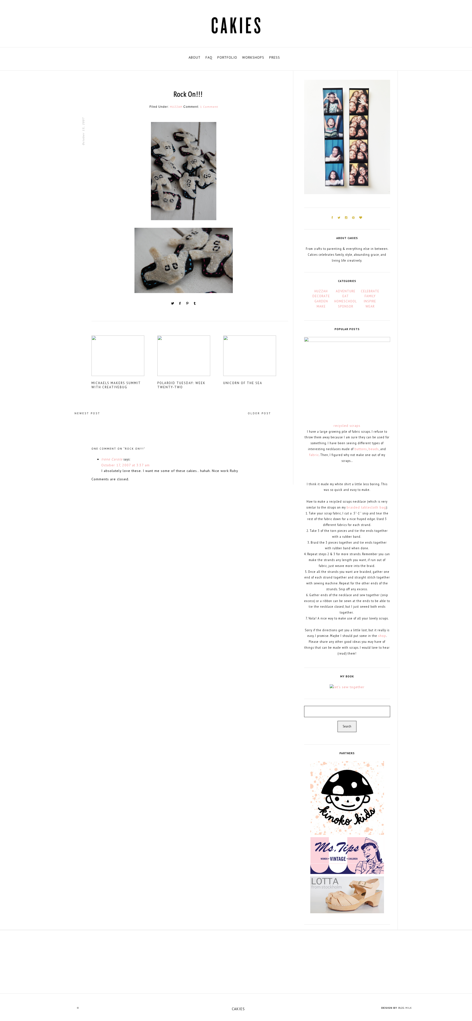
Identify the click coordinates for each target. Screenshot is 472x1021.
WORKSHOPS (253, 57)
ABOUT (195, 57)
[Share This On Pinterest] (188, 304)
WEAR (370, 306)
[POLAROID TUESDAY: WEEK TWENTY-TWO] (189, 358)
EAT (345, 296)
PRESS (274, 57)
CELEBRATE (370, 291)
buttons (360, 449)
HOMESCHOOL (345, 301)
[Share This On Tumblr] (194, 304)
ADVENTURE (345, 291)
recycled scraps (347, 425)
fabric (314, 455)
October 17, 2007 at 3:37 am (125, 465)
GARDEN (321, 301)
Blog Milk (405, 1007)
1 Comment (209, 106)
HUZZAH (176, 106)
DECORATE (321, 296)
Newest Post (87, 413)
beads (374, 449)
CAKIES (238, 1009)
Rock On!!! (188, 94)
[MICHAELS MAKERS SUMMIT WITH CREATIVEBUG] (123, 358)
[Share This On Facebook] (180, 304)
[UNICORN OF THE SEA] (255, 358)
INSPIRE (370, 301)
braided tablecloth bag (366, 507)
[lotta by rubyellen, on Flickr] (347, 894)
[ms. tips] (347, 855)
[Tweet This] (173, 304)
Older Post (259, 413)
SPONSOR (345, 306)
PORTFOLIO (227, 57)
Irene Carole (111, 459)
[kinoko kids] (347, 797)
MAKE (321, 306)
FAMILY (370, 296)
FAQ (209, 57)
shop (382, 635)
